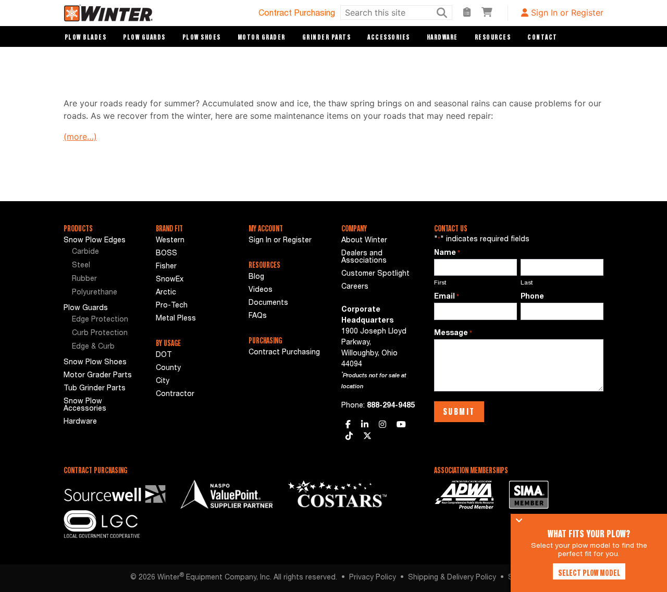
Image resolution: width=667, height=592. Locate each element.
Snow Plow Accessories (85, 405)
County (168, 368)
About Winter (364, 240)
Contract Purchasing (296, 14)
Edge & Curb (93, 347)
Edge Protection (100, 320)
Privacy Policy (372, 578)
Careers (354, 287)
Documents (268, 303)
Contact (542, 37)
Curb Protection (100, 333)
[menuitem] (105, 253)
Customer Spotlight (375, 274)
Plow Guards (144, 37)
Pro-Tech (172, 306)
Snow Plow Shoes (95, 362)
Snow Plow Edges (95, 240)
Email (446, 297)
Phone (532, 297)
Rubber (84, 279)
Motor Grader (262, 37)
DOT (164, 355)
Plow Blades (86, 37)
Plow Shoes (201, 37)
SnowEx (169, 279)
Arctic (166, 293)
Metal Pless (176, 319)
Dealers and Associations (364, 257)
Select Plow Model (589, 573)
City (162, 381)
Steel (81, 265)
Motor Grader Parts (98, 375)
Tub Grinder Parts (95, 388)
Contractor (175, 394)
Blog (256, 277)
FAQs (258, 316)
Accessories (388, 37)
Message (453, 333)
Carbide (85, 252)
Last (527, 283)
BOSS (166, 253)
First (440, 283)
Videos (261, 290)
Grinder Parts (326, 37)
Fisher (166, 266)
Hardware (442, 37)
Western (170, 240)
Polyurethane (94, 293)
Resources (493, 37)
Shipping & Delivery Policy (452, 578)
